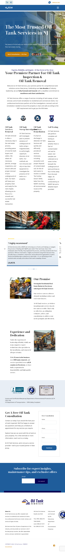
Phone (43, 428)
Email (43, 437)
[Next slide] (58, 230)
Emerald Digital (8, 546)
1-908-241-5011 (56, 2)
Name (43, 419)
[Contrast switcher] (11, 2)
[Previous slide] (54, 230)
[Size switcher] (7, 2)
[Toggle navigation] (58, 7)
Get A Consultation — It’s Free (17, 54)
